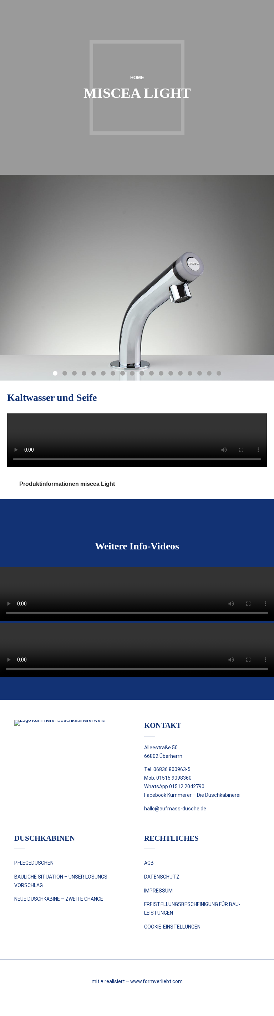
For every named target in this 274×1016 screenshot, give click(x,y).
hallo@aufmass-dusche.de (175, 808)
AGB (149, 863)
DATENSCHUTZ (161, 877)
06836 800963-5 (172, 769)
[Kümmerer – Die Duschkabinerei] (66, 741)
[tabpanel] (137, 278)
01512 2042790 (186, 786)
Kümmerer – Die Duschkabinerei (203, 795)
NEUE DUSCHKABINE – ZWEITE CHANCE (58, 899)
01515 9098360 (174, 778)
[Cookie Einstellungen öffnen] (15, 1007)
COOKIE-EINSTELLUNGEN (172, 927)
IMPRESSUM (158, 891)
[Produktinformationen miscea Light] (10, 484)
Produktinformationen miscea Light (67, 484)
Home (137, 77)
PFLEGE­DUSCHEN (34, 863)
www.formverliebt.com (156, 981)
